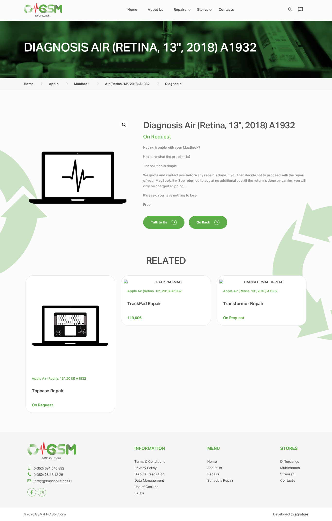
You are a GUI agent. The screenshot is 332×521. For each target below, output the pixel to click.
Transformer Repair (243, 304)
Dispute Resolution (149, 474)
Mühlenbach (290, 468)
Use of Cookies (146, 487)
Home (132, 9)
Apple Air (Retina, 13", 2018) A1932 (59, 378)
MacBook (81, 84)
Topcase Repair (48, 391)
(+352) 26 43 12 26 (48, 475)
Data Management (149, 480)
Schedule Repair (220, 480)
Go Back (204, 222)
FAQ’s (139, 493)
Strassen (287, 474)
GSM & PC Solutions (50, 514)
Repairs (180, 9)
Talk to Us (159, 222)
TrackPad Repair (144, 304)
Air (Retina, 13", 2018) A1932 (127, 84)
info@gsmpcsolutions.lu (53, 481)
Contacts (226, 9)
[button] (124, 124)
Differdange (289, 461)
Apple (54, 84)
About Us (155, 9)
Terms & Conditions (149, 461)
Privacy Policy (145, 468)
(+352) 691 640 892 (49, 468)
